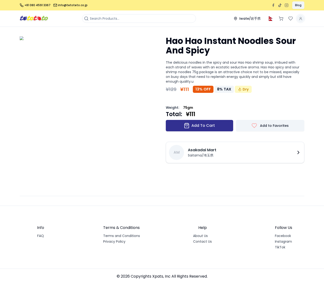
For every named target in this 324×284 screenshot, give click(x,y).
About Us (200, 235)
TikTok (280, 247)
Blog (298, 5)
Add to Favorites (274, 125)
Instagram (283, 241)
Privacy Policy (114, 241)
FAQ (40, 235)
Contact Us (202, 241)
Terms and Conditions (121, 235)
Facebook (283, 235)
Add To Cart (203, 125)
